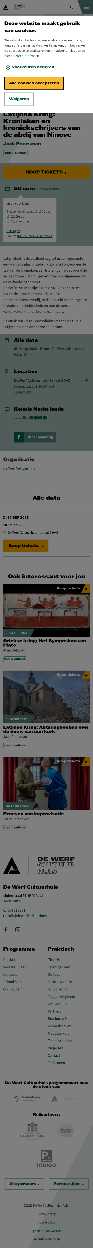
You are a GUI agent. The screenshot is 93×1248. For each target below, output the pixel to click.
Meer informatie (28, 55)
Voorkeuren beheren (33, 67)
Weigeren (19, 99)
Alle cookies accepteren (34, 83)
